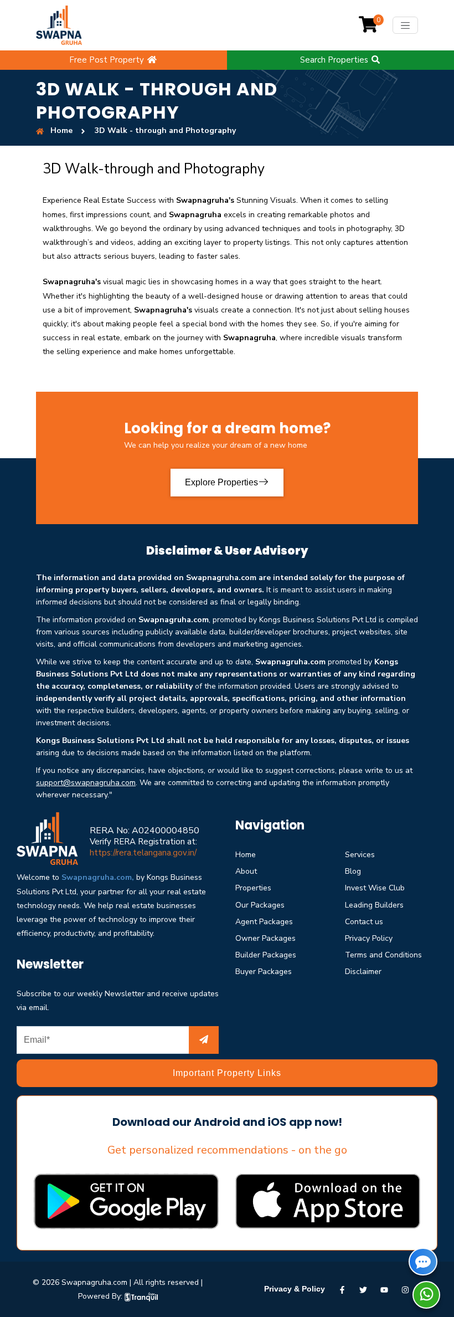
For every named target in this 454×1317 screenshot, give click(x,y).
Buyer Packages (263, 971)
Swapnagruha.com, (97, 877)
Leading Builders (374, 905)
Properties (253, 888)
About (246, 871)
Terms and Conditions (383, 955)
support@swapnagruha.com (86, 782)
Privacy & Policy (294, 1288)
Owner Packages (265, 938)
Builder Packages (265, 955)
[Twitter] (363, 1288)
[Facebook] (342, 1288)
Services (360, 854)
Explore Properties (221, 482)
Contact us (364, 921)
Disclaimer (363, 971)
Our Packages (260, 905)
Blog (353, 871)
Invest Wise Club (375, 888)
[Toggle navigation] (405, 25)
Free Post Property (107, 59)
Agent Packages (264, 921)
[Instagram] (405, 1288)
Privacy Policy (369, 938)
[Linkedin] (384, 1288)
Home (245, 854)
